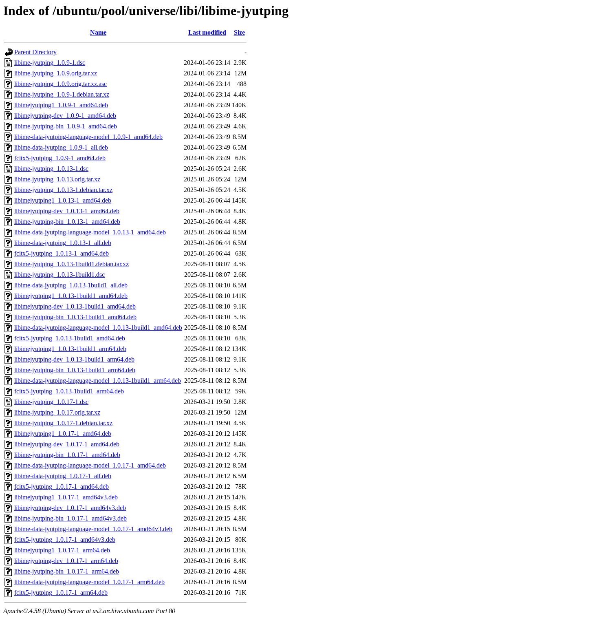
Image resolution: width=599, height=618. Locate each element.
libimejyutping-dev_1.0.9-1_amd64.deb (65, 115)
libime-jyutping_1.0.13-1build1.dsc (59, 274)
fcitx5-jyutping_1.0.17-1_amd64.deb (61, 486)
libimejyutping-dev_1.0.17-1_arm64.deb (66, 560)
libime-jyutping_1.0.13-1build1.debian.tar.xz (71, 263)
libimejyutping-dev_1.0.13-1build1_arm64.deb (74, 359)
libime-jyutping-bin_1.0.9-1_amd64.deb (65, 126)
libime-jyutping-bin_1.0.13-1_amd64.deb (67, 221)
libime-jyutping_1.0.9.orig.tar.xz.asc (60, 83)
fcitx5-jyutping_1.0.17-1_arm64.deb (61, 592)
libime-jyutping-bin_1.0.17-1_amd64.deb (67, 454)
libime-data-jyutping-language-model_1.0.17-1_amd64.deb (90, 465)
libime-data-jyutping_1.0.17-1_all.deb (62, 475)
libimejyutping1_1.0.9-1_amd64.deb (61, 105)
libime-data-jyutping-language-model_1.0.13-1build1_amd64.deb (98, 327)
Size (239, 32)
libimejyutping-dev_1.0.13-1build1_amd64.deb (75, 306)
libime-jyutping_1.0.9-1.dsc (49, 62)
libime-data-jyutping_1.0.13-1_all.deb (62, 242)
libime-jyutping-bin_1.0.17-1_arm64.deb (66, 571)
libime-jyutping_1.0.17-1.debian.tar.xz (63, 422)
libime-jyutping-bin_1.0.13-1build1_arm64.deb (74, 369)
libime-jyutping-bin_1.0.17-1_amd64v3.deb (70, 518)
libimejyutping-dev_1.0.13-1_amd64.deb (66, 210)
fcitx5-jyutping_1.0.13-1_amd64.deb (61, 253)
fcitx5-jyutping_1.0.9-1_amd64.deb (60, 157)
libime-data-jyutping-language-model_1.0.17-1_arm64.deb (89, 581)
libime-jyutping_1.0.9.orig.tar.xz (55, 73)
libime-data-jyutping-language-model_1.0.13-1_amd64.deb (90, 232)
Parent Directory (35, 52)
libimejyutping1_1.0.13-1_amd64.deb (62, 200)
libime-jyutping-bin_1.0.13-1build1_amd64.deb (75, 316)
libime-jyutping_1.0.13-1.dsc (51, 168)
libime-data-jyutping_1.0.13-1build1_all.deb (71, 285)
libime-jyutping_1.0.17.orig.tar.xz (57, 412)
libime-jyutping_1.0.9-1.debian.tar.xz (61, 94)
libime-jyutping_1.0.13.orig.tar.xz (57, 179)
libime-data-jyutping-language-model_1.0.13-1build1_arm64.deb (97, 380)
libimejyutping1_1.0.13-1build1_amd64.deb (71, 295)
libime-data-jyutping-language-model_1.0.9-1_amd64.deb (88, 136)
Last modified (207, 32)
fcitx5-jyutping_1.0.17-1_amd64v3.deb (64, 539)
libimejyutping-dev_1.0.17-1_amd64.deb (66, 444)
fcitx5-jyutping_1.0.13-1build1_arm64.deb (69, 391)
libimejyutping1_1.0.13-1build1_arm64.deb (70, 348)
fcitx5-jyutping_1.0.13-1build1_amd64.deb (69, 338)
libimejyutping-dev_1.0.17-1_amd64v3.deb (70, 507)
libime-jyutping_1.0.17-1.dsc (51, 401)
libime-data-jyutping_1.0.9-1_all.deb (61, 147)
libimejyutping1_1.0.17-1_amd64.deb (62, 433)
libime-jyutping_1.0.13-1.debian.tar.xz (63, 189)
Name (98, 32)
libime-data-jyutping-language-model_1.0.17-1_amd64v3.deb (93, 528)
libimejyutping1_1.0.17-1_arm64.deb (62, 550)
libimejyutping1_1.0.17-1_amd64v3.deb (66, 497)
